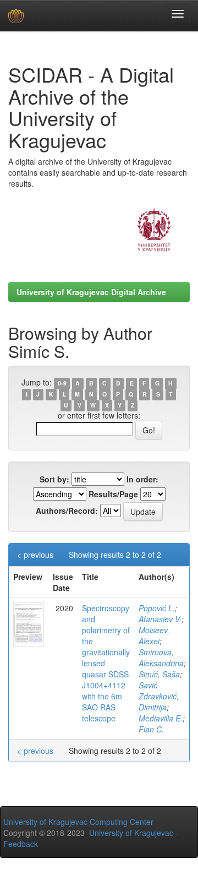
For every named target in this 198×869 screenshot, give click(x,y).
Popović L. (157, 607)
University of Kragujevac (131, 832)
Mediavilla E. (161, 718)
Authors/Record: (67, 510)
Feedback (20, 843)
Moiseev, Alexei (154, 635)
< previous (35, 554)
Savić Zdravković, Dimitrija (159, 696)
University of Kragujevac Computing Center (78, 821)
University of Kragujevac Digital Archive (91, 291)
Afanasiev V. (160, 618)
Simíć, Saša (159, 674)
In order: (142, 479)
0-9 (62, 383)
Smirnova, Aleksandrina (161, 658)
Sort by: (54, 479)
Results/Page (113, 493)
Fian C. (151, 729)
